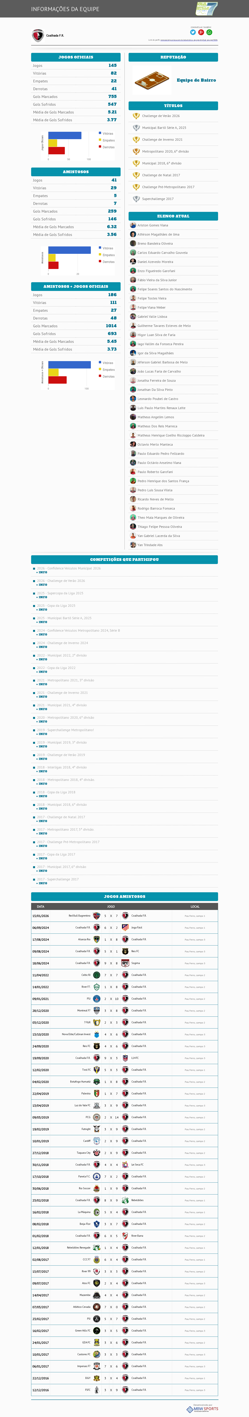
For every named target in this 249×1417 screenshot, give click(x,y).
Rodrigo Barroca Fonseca (156, 508)
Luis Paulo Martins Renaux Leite (161, 408)
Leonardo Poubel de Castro (158, 398)
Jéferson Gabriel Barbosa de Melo (163, 362)
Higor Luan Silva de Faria (156, 335)
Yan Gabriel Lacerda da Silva (159, 535)
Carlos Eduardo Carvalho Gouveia (163, 252)
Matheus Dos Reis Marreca (157, 426)
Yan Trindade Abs (150, 545)
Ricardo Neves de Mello (156, 499)
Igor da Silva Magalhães (156, 353)
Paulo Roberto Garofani (155, 472)
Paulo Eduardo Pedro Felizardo (161, 453)
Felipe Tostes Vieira (152, 298)
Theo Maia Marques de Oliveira (161, 517)
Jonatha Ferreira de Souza (157, 380)
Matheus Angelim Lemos (156, 417)
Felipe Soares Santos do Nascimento (165, 289)
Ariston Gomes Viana (153, 225)
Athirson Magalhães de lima (158, 234)
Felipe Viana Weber (152, 307)
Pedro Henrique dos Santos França (163, 481)
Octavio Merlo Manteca (155, 444)
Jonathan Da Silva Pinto (155, 389)
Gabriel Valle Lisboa (152, 316)
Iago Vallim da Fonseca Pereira (160, 344)
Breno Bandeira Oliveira (155, 243)
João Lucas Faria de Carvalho (159, 371)
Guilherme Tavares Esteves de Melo (164, 325)
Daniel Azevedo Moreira (155, 261)
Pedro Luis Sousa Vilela (155, 490)
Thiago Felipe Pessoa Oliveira (160, 526)
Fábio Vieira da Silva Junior (157, 280)
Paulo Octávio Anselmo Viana (159, 462)
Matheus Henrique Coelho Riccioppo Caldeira (171, 435)
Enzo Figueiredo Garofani (156, 271)
